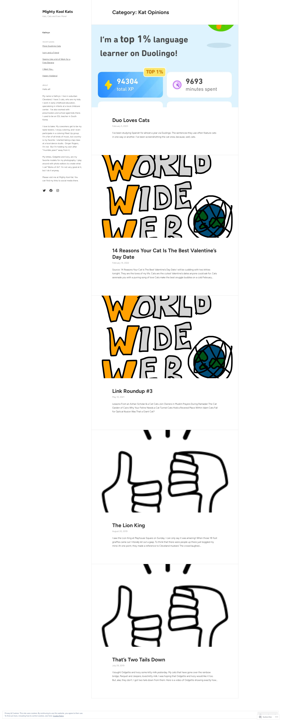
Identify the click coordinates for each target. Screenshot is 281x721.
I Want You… (47, 69)
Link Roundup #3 (132, 391)
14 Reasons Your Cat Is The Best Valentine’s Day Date (164, 253)
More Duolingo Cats (51, 46)
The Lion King (128, 525)
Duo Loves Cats (131, 120)
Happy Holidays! (50, 76)
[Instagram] (57, 190)
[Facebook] (51, 190)
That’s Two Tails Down (138, 659)
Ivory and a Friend (50, 52)
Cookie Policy (58, 716)
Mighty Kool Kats (57, 11)
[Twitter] (44, 190)
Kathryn (46, 32)
